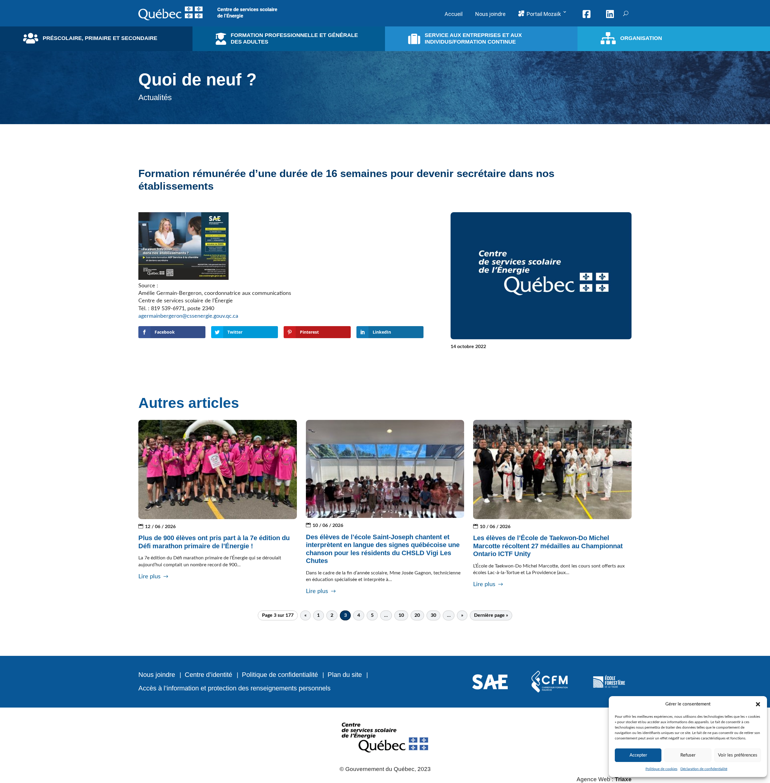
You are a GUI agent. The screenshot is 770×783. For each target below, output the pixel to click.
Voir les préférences (737, 755)
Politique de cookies (661, 769)
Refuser (687, 755)
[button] (758, 704)
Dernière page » (491, 615)
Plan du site (345, 674)
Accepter (638, 755)
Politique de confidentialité (280, 674)
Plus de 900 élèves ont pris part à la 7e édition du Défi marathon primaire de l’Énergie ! (214, 541)
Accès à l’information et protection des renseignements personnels (234, 688)
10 (401, 615)
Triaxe (623, 779)
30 (433, 615)
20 (417, 615)
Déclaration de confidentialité (703, 769)
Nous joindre (156, 674)
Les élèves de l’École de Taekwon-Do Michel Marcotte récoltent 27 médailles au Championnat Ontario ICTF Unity (548, 546)
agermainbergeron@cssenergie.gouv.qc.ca (188, 316)
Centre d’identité (208, 674)
